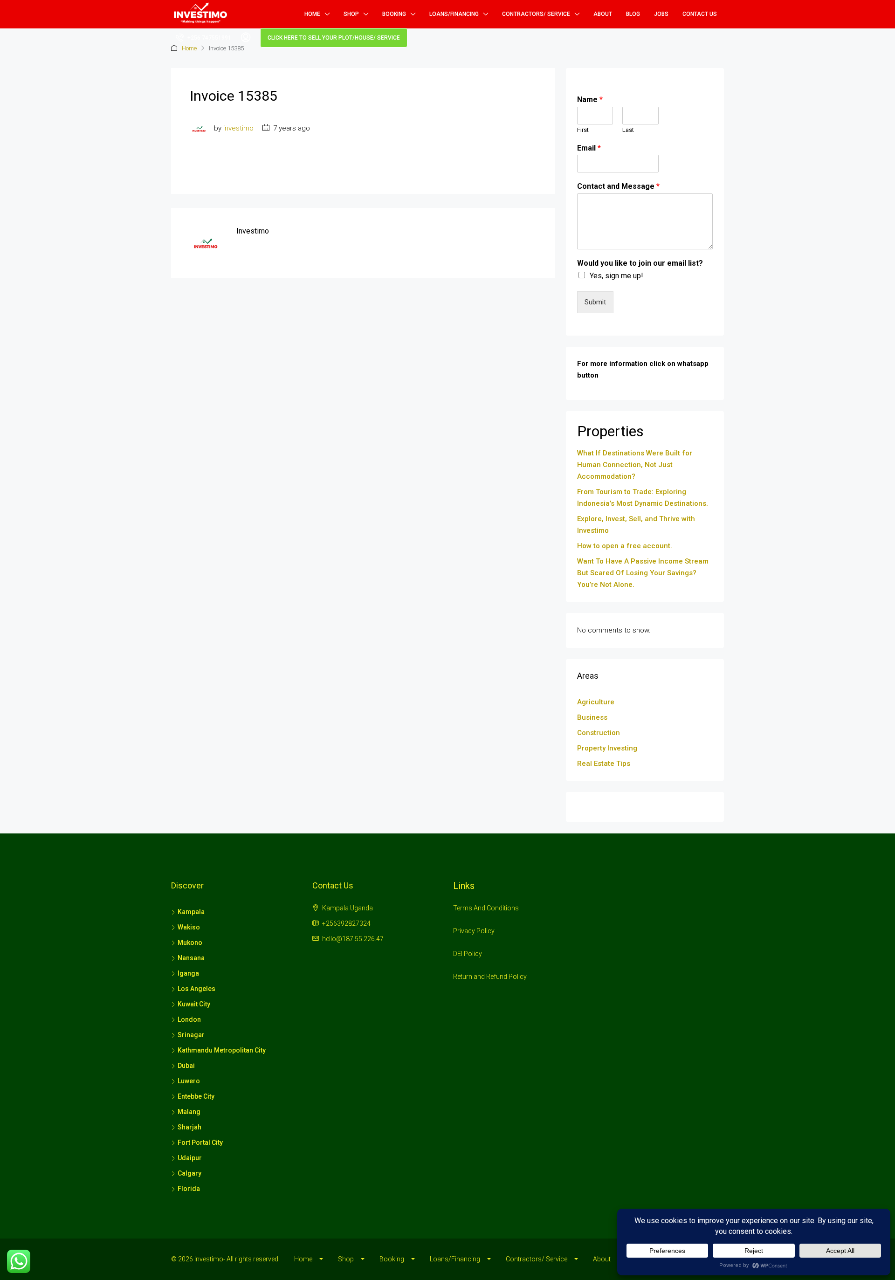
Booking (394, 14)
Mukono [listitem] (190, 942)
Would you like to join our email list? (640, 263)
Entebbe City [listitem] (196, 1096)
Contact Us (699, 14)
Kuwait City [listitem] (194, 1004)
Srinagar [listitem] (191, 1035)
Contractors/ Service (536, 14)
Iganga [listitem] (188, 973)
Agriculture (595, 702)
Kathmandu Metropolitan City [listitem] (222, 1050)
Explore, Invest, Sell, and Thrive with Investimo (636, 525)
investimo (238, 128)
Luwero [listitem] (189, 1081)
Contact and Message (618, 186)
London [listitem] (189, 1019)
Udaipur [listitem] (190, 1158)
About (602, 14)
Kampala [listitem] (191, 911)
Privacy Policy (474, 931)
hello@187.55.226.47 (353, 939)
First (583, 129)
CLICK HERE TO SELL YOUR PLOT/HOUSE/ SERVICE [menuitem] (334, 37)
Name (590, 99)
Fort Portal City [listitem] (200, 1142)
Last (628, 129)
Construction (598, 733)
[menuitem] (203, 38)
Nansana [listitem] (191, 958)
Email (589, 148)
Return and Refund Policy (490, 976)
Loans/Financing (454, 14)
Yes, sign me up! (616, 275)
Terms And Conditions (486, 908)
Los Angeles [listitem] (196, 988)
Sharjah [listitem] (189, 1127)
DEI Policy (467, 953)
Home (312, 14)
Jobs (661, 14)
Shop (351, 14)
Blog (633, 14)
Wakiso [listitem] (189, 927)
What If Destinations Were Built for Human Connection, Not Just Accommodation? (634, 465)
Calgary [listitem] (189, 1173)
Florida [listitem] (189, 1188)
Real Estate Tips (603, 763)
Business (592, 717)
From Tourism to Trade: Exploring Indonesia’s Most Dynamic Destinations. (642, 498)
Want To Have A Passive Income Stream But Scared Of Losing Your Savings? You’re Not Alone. (643, 573)
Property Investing (607, 748)
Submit (595, 302)
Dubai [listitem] (186, 1065)
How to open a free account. (624, 546)
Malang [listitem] (189, 1111)
